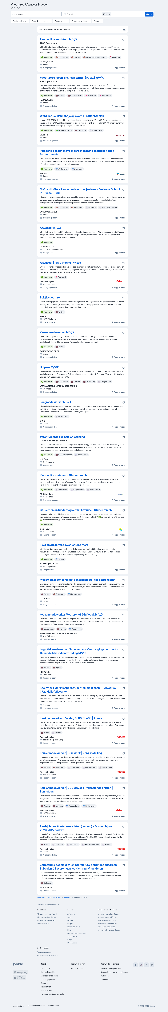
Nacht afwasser (43, 924)
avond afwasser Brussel (106, 927)
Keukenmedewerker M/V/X (57, 332)
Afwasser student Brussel (46, 917)
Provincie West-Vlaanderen (77, 933)
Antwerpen (71, 914)
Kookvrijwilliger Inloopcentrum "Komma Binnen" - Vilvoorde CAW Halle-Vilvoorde (78, 689)
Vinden (149, 14)
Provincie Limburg (73, 927)
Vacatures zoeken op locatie (47, 955)
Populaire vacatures (44, 952)
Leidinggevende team (49, 976)
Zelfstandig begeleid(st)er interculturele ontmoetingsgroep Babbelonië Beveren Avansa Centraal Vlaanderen (78, 866)
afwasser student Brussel (107, 924)
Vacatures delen (77, 968)
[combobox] (19, 1006)
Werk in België (46, 990)
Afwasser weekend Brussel (47, 914)
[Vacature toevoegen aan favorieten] (123, 39)
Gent (69, 917)
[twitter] (146, 964)
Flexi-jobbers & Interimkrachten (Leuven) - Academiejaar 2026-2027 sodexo (76, 828)
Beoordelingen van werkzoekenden (114, 972)
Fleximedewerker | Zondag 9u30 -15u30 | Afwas (71, 718)
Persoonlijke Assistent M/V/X (58, 39)
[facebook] (135, 964)
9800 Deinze (72, 936)
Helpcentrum (46, 987)
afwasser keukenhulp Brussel (108, 914)
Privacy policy (53, 1005)
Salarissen (105, 976)
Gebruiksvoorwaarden (36, 1005)
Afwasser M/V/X (50, 227)
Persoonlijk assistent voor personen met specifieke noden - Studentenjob (78, 152)
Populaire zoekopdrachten (47, 905)
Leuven (70, 920)
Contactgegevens (48, 979)
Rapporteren (119, 67)
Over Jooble (45, 968)
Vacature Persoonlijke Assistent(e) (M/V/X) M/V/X (72, 77)
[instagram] (141, 964)
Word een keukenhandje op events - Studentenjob (72, 116)
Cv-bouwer (105, 979)
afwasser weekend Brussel (107, 917)
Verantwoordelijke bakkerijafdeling (62, 437)
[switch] (124, 29)
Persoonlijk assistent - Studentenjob (63, 475)
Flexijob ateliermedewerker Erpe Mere (64, 545)
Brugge (70, 924)
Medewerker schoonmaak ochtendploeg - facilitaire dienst (77, 579)
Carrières (44, 983)
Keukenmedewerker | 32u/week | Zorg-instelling (71, 753)
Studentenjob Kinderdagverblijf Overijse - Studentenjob (76, 510)
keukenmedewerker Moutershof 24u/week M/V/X (71, 614)
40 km (105, 14)
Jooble (152, 1006)
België (69, 940)
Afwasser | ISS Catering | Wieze (60, 262)
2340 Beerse (72, 943)
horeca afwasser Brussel (107, 920)
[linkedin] (152, 964)
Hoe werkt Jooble (48, 972)
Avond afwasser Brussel (46, 920)
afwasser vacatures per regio (52, 994)
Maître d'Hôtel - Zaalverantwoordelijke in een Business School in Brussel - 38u (80, 191)
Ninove (69, 930)
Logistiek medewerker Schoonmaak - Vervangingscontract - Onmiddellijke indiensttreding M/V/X (79, 651)
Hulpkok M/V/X (49, 367)
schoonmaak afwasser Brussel (109, 930)
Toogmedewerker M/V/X (55, 402)
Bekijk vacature (50, 297)
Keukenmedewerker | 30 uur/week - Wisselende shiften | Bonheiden (76, 789)
